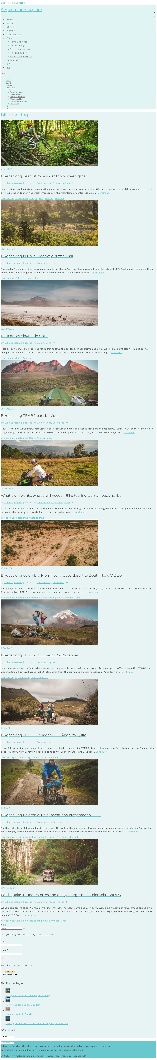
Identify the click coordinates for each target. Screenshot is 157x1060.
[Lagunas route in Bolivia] (8, 1010)
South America (30, 278)
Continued (103, 192)
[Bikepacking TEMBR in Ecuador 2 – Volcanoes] (49, 644)
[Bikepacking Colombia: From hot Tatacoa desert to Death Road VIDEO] (49, 564)
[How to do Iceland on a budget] (8, 1001)
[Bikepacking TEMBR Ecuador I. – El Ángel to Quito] (49, 724)
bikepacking (7, 198)
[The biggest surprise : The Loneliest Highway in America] (8, 1019)
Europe (33, 198)
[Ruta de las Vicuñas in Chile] (49, 325)
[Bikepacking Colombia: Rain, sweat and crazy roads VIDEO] (49, 804)
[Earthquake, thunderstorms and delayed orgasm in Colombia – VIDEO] (49, 884)
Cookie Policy (77, 1050)
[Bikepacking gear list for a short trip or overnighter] (49, 165)
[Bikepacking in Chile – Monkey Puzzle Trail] (49, 245)
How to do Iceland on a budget (23, 1004)
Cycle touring (44, 183)
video (50, 438)
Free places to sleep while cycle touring (28, 995)
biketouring (21, 198)
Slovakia (59, 198)
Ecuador (35, 757)
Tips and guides (61, 183)
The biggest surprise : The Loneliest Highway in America (37, 1023)
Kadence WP (79, 1055)
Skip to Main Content (13, 2)
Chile (18, 278)
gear (41, 198)
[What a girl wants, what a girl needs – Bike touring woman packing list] (49, 485)
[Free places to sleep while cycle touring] (8, 991)
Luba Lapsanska (13, 183)
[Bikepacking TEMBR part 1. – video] (49, 405)
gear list (48, 198)
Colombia (34, 597)
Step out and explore (21, 9)
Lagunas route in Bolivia (19, 1014)
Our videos (58, 422)
